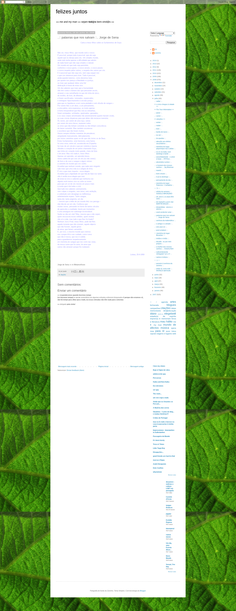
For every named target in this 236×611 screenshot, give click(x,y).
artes (173, 301)
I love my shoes (159, 366)
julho (156, 98)
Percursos (157, 378)
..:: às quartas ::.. (160, 138)
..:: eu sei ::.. (158, 135)
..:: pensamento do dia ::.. (163, 180)
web (174, 334)
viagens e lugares (164, 334)
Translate (168, 36)
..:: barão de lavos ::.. (161, 132)
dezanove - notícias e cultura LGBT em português (170, 486)
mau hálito (166, 321)
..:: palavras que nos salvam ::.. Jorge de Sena (164, 216)
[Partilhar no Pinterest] (83, 271)
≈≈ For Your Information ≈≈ (164, 110)
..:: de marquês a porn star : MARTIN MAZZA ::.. (164, 203)
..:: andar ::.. (158, 122)
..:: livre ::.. (157, 129)
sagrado (153, 334)
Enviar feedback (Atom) (75, 370)
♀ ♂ (154, 302)
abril (156, 281)
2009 (155, 77)
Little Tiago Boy (159, 448)
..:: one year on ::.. (160, 227)
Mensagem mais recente (67, 366)
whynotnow (157, 472)
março (157, 284)
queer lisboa (171, 331)
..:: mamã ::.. (158, 170)
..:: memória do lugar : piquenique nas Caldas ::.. (165, 148)
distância (160, 314)
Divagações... (158, 452)
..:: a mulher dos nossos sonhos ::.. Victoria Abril (163, 248)
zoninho (158, 53)
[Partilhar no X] (77, 271)
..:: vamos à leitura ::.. (162, 257)
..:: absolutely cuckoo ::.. (163, 162)
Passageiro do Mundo (161, 436)
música (165, 327)
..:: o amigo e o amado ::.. (163, 224)
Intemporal (170, 529)
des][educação (169, 311)
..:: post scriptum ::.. (161, 230)
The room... (157, 394)
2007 (155, 295)
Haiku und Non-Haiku (161, 382)
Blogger (143, 591)
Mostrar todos (172, 475)
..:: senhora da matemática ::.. (165, 220)
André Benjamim (159, 464)
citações (63, 274)
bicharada (154, 305)
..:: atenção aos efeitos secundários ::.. (162, 142)
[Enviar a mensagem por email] (72, 271)
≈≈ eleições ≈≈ (159, 119)
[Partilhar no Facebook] (80, 271)
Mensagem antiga (137, 366)
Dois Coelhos (158, 468)
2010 (155, 73)
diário (153, 313)
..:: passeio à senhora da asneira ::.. (163, 264)
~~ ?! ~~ (157, 188)
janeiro (157, 291)
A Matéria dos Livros (161, 408)
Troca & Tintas (158, 444)
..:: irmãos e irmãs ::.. (161, 238)
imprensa (154, 319)
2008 (155, 80)
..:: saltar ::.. (158, 101)
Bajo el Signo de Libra (161, 370)
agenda (164, 302)
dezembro (158, 83)
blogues (171, 304)
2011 (155, 70)
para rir (159, 331)
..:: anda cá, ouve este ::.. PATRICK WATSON (163, 270)
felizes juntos (71, 11)
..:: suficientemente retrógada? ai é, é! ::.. (163, 253)
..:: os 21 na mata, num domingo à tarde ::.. (162, 153)
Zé (156, 49)
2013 (155, 64)
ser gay (156, 390)
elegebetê (170, 313)
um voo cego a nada (161, 398)
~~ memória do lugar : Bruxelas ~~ (162, 234)
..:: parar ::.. (158, 113)
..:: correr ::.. (158, 116)
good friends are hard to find (164, 456)
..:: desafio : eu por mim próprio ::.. (162, 243)
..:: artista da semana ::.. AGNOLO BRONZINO (163, 192)
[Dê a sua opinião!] (75, 271)
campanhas (155, 308)
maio (156, 278)
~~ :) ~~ (157, 260)
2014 (155, 61)
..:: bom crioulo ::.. (160, 174)
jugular (168, 514)
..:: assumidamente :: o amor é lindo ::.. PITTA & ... (164, 158)
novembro (158, 86)
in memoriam (165, 319)
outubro (157, 89)
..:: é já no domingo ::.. (162, 177)
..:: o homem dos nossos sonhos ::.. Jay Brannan (164, 166)
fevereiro (157, 287)
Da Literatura (158, 386)
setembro (158, 92)
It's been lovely (159, 440)
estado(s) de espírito (163, 316)
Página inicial (103, 366)
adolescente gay (159, 374)
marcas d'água (159, 460)
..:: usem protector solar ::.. (163, 212)
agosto (157, 95)
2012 (155, 67)
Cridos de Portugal (160, 418)
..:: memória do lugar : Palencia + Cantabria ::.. (164, 184)
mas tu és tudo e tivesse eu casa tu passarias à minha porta (163, 424)
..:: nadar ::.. (158, 125)
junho (156, 275)
